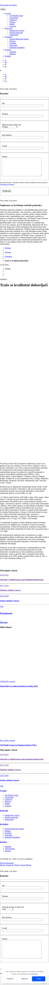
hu (6, 62)
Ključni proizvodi (16, 33)
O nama (8, 13)
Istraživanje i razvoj (17, 30)
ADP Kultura (10, 849)
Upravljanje (14, 18)
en (6, 66)
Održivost (13, 20)
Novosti (8, 252)
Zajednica (8, 256)
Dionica (12, 41)
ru (5, 60)
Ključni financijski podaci (19, 39)
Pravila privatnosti (7, 863)
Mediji (12, 24)
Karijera (8, 50)
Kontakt (8, 56)
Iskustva (13, 54)
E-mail (4, 146)
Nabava (12, 22)
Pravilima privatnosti (7, 184)
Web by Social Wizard (22, 865)
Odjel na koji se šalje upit (11, 125)
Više (1, 607)
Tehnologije (14, 35)
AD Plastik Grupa (16, 16)
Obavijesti (13, 45)
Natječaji (13, 52)
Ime (3, 103)
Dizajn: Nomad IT (7, 865)
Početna (8, 248)
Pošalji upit (6, 191)
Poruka (4, 157)
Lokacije (13, 26)
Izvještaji (13, 43)
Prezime (5, 114)
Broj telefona (7, 135)
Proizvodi (8, 28)
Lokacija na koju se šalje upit (13, 907)
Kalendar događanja (17, 48)
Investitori (8, 37)
